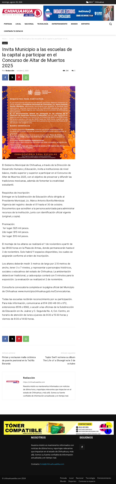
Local (11, 38)
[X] (12, 77)
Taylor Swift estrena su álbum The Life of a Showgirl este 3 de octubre (59, 360)
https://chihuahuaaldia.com (34, 382)
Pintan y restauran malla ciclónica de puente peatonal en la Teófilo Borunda (19, 360)
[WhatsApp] (26, 77)
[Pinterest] (19, 77)
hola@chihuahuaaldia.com (52, 464)
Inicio (4, 38)
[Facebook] (5, 77)
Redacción (10, 70)
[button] (110, 24)
